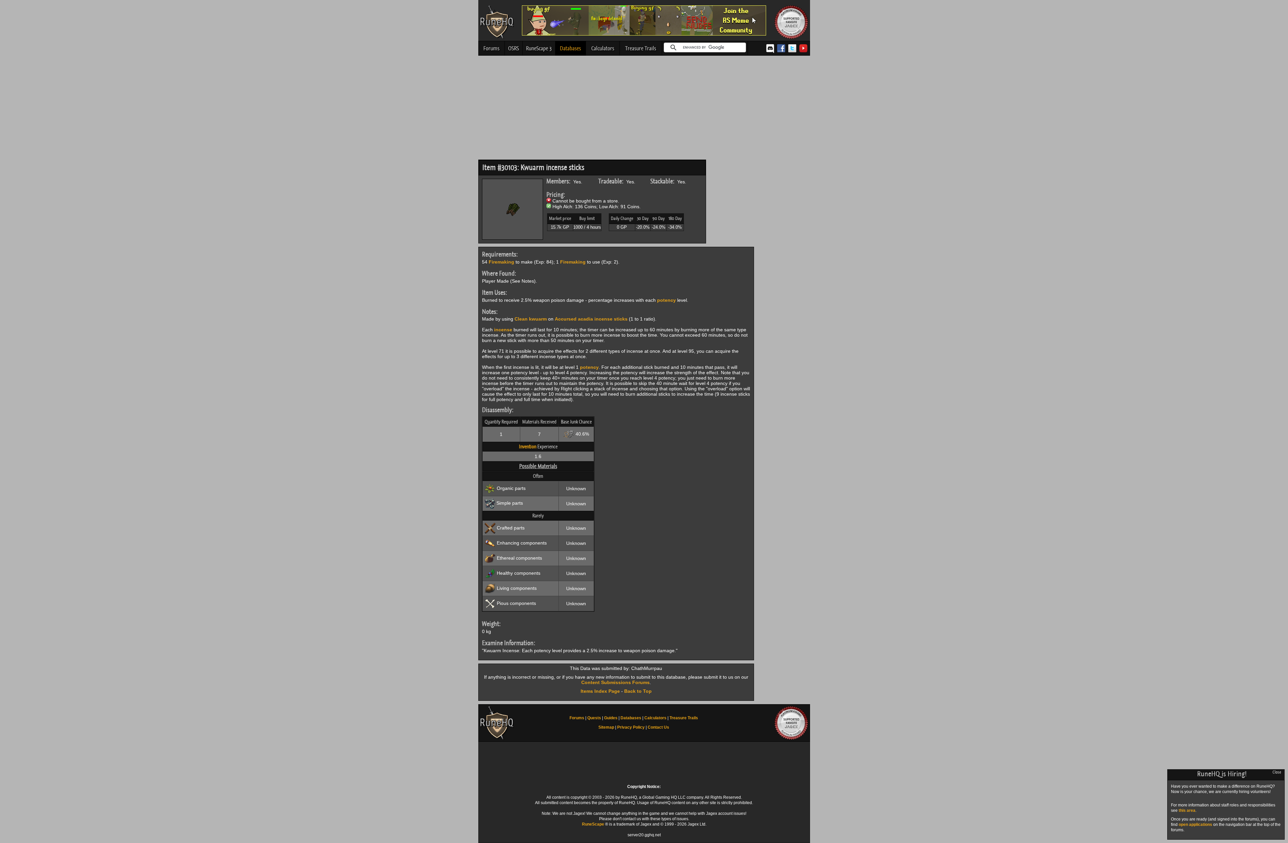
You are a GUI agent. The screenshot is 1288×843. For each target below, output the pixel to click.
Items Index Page (600, 691)
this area (1187, 810)
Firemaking (501, 262)
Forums (491, 48)
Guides (611, 718)
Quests (594, 718)
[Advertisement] (644, 109)
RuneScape (593, 824)
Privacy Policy (631, 727)
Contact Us (658, 727)
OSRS (513, 48)
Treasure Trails (640, 48)
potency (666, 300)
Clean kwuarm (531, 319)
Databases (570, 48)
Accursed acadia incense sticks (591, 319)
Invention (527, 446)
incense (503, 329)
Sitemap (606, 727)
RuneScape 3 (539, 48)
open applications (1195, 824)
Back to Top (638, 691)
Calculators (602, 48)
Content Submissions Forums (615, 682)
